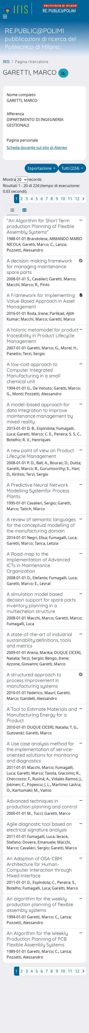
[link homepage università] (60, 8)
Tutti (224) (70, 168)
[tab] (13, 210)
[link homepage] (17, 8)
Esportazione (40, 168)
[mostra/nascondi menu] (5, 16)
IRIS (6, 61)
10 (63, 198)
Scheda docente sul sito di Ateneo (37, 147)
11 (70, 198)
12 (77, 198)
